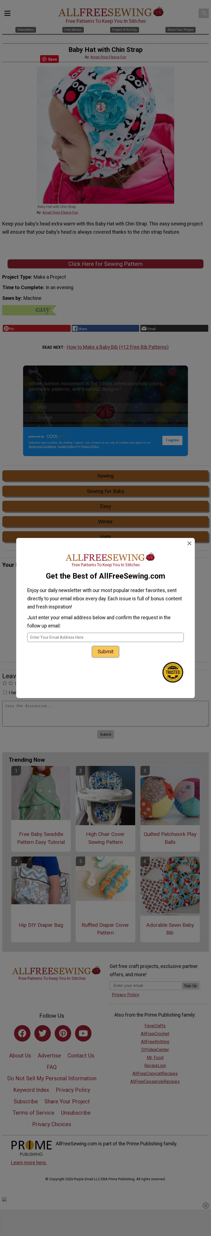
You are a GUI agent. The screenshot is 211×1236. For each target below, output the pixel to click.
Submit (105, 651)
